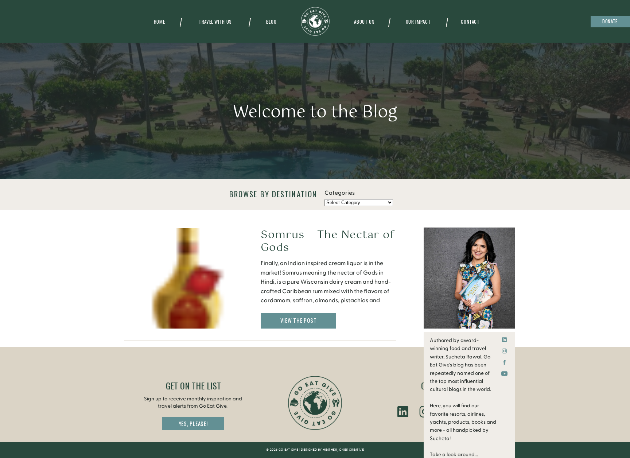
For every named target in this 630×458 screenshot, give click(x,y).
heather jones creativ (342, 450)
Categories (339, 193)
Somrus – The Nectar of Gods (327, 241)
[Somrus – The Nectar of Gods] (188, 278)
